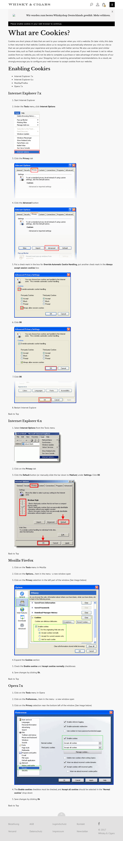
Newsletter (82, 831)
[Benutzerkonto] (97, 4)
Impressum (58, 831)
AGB (32, 823)
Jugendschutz (59, 823)
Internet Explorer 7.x (23, 76)
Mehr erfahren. (101, 15)
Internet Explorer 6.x (23, 79)
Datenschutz (36, 831)
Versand (12, 831)
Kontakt (81, 823)
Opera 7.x (18, 86)
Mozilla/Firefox (21, 83)
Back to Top (13, 414)
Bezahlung (13, 823)
